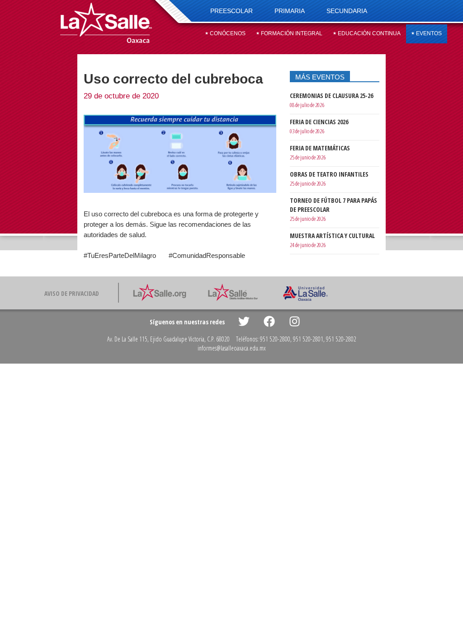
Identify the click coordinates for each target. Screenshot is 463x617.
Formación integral (291, 33)
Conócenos (227, 33)
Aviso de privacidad (71, 293)
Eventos (428, 33)
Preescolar (231, 10)
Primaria (289, 10)
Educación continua (368, 33)
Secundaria (346, 10)
